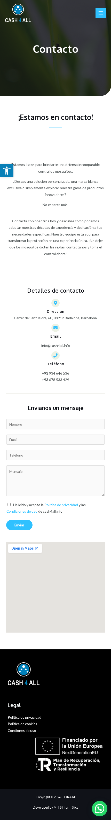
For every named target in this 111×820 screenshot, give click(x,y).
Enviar (19, 525)
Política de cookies (22, 724)
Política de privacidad (61, 505)
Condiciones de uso (21, 511)
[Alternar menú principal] (101, 13)
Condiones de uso (22, 730)
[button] (6, 170)
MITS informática (66, 807)
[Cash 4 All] (18, 13)
